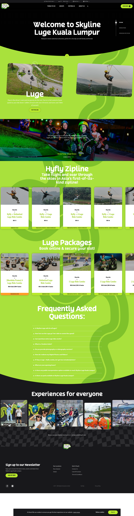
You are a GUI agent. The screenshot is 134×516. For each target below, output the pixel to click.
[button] (88, 6)
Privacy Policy (97, 486)
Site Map (82, 486)
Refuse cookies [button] (100, 512)
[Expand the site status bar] (67, 3)
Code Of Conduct (76, 471)
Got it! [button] (113, 512)
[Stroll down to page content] (67, 56)
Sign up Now (11, 475)
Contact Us (75, 469)
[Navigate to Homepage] (23, 6)
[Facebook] (7, 486)
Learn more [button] (76, 512)
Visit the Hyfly (104, 107)
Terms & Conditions (77, 474)
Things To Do (51, 6)
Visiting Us (71, 6)
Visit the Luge (34, 110)
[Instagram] (12, 486)
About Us (82, 6)
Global (55, 471)
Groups (61, 6)
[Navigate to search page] (88, 6)
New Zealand (56, 469)
